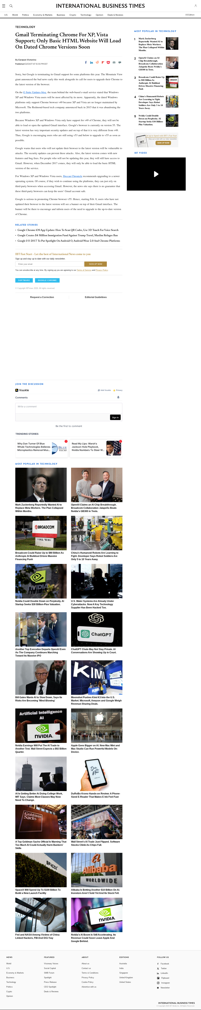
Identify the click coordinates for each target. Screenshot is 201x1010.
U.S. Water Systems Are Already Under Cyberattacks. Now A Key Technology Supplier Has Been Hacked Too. (92, 604)
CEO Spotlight (50, 987)
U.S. (6, 15)
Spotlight (48, 977)
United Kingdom (126, 977)
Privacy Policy (102, 270)
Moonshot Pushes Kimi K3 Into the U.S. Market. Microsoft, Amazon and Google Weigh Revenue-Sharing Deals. (96, 700)
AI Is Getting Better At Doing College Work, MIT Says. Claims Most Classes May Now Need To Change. (39, 796)
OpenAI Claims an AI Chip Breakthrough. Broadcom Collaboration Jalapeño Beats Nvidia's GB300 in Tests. (94, 507)
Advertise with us (89, 987)
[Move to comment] (119, 62)
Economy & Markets (42, 15)
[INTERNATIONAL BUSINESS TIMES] (100, 6)
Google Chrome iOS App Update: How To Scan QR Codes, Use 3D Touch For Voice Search (68, 230)
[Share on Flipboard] (103, 62)
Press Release (50, 982)
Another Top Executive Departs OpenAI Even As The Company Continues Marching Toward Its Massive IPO (40, 652)
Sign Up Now (163, 143)
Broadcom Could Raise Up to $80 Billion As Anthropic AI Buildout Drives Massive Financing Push (39, 556)
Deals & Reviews (115, 15)
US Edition (189, 15)
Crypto (72, 15)
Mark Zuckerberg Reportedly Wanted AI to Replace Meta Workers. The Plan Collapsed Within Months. (39, 507)
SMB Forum (49, 973)
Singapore (123, 973)
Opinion (99, 15)
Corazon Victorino (27, 59)
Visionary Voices (51, 963)
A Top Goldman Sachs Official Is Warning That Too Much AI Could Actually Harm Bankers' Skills (40, 844)
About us (85, 963)
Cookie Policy (87, 982)
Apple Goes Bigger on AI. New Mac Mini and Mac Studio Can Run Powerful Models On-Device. (95, 748)
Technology (85, 15)
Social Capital (50, 968)
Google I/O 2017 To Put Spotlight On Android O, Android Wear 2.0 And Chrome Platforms (69, 241)
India (121, 968)
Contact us (86, 968)
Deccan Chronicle (72, 176)
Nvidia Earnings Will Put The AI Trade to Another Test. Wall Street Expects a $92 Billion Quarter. (41, 748)
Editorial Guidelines (96, 297)
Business (61, 15)
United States (125, 982)
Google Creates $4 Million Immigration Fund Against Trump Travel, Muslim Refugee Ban (68, 235)
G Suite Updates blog (34, 92)
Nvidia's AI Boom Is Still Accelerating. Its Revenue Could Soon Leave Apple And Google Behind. (93, 937)
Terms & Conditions (90, 973)
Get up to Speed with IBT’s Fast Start (161, 136)
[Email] (114, 62)
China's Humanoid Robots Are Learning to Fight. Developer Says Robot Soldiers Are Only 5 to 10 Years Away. (94, 556)
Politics (25, 15)
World (15, 15)
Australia (123, 963)
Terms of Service (84, 270)
